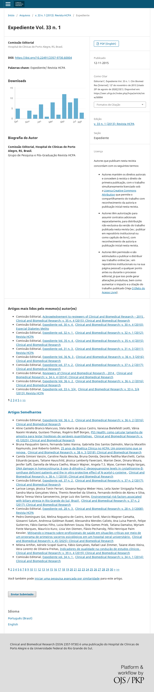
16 (55, 569)
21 (75, 569)
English (13, 624)
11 (35, 569)
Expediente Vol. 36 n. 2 (58, 381)
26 (95, 569)
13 (43, 569)
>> (24, 400)
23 (83, 569)
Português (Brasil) (20, 618)
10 (31, 569)
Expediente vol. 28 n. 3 (58, 509)
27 (99, 569)
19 (67, 569)
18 (63, 569)
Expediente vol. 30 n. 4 (58, 324)
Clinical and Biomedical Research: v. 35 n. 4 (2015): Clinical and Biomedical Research (73, 320)
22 (79, 569)
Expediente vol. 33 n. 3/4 (59, 389)
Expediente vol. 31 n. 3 (58, 349)
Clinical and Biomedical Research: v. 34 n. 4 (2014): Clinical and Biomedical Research (74, 375)
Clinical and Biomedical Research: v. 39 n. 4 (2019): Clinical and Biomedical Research (73, 553)
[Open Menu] (8, 4)
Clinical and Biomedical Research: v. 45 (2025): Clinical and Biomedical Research (79, 539)
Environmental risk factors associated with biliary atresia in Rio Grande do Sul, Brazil (79, 499)
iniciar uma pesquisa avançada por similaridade (67, 578)
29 (107, 569)
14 (47, 569)
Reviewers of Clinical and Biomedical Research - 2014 (79, 373)
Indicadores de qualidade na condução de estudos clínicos (100, 549)
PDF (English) (107, 43)
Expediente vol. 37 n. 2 (58, 365)
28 (103, 569)
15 (51, 569)
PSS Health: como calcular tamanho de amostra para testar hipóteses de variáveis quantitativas (79, 434)
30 (111, 569)
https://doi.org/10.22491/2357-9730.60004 (43, 58)
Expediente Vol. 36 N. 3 (58, 357)
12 (39, 569)
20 (71, 569)
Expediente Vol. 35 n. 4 (58, 341)
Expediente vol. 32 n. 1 (58, 333)
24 (87, 569)
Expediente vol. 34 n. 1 (58, 557)
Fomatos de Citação (108, 104)
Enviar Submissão (22, 594)
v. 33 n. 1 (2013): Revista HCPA (53, 15)
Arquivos (24, 15)
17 (59, 569)
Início (11, 15)
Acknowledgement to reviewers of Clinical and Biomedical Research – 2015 (93, 316)
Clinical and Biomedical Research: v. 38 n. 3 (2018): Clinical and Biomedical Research (85, 452)
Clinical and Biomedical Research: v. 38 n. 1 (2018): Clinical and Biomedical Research (80, 474)
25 (91, 569)
